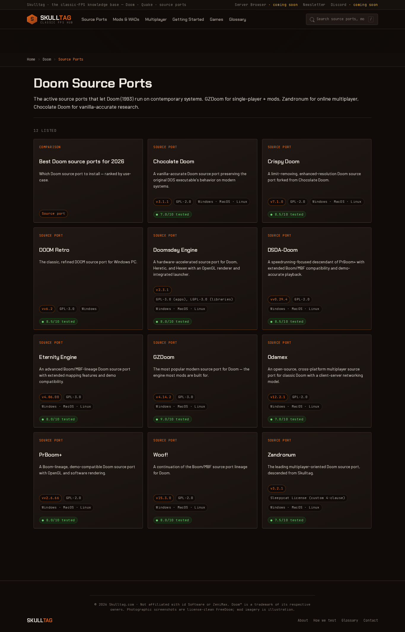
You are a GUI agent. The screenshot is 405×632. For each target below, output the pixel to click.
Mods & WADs (126, 19)
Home (31, 59)
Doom (47, 59)
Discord (354, 4)
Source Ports (94, 19)
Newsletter (314, 4)
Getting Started (188, 19)
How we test (324, 620)
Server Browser (266, 4)
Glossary (237, 19)
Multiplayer (156, 19)
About (303, 620)
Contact (370, 620)
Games (216, 19)
